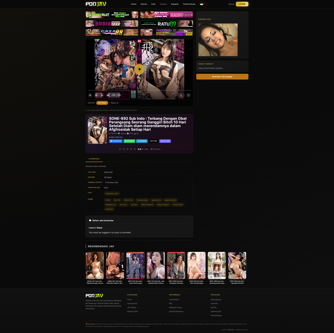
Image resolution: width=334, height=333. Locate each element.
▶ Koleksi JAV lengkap (222, 76)
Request (175, 4)
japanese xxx (111, 205)
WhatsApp (129, 141)
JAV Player (102, 103)
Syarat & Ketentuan (176, 311)
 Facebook (115, 141)
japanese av (156, 200)
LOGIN (242, 4)
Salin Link (165, 141)
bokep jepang (142, 200)
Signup (231, 4)
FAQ (170, 303)
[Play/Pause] (90, 95)
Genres (144, 4)
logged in (106, 232)
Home (133, 4)
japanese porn (170, 200)
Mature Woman (163, 205)
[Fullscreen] (188, 95)
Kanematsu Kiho (112, 193)
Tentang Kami (174, 299)
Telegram (141, 141)
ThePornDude (189, 4)
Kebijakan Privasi (175, 307)
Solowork (109, 209)
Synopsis (94, 159)
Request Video (132, 311)
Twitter (153, 141)
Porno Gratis (178, 205)
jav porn (134, 205)
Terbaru (163, 4)
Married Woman (147, 205)
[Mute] (108, 95)
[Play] (139, 69)
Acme (108, 200)
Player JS (114, 103)
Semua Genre (132, 303)
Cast (153, 4)
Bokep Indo (128, 200)
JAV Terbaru (131, 307)
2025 (106, 188)
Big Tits (117, 200)
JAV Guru (123, 205)
